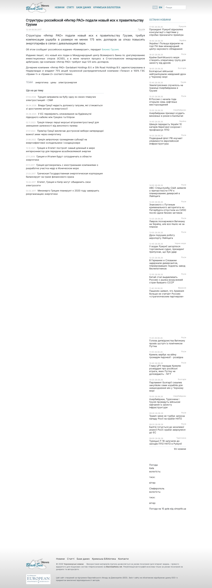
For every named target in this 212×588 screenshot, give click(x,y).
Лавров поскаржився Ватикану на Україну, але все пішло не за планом (167, 224)
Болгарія (182, 68)
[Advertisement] (126, 134)
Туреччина (181, 438)
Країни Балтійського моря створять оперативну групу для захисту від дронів (167, 60)
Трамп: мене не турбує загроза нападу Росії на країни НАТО (167, 417)
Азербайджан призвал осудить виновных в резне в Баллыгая (167, 114)
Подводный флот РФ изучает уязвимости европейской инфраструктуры (166, 141)
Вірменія (182, 288)
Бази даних (83, 7)
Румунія (182, 26)
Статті (70, 7)
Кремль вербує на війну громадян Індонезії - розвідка (166, 356)
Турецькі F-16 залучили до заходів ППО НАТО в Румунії (165, 442)
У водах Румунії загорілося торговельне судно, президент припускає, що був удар (166, 249)
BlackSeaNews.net (114, 567)
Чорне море (180, 243)
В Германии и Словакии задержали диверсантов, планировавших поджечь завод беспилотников (167, 264)
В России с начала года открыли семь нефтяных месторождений (163, 102)
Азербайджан (179, 110)
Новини (59, 7)
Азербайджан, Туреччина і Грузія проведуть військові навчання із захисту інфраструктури (164, 403)
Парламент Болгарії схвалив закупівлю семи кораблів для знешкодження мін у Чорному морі (166, 386)
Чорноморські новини (74, 564)
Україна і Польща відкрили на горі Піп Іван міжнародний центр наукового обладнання (166, 46)
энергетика (41, 82)
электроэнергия (67, 82)
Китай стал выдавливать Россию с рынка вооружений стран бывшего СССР (166, 280)
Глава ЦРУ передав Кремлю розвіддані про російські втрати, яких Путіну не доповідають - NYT (165, 370)
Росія (183, 54)
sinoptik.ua (180, 508)
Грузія (141, 29)
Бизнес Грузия (110, 49)
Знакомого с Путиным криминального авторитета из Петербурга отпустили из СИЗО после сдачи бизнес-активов (167, 208)
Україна (182, 40)
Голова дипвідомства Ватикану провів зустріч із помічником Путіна (167, 343)
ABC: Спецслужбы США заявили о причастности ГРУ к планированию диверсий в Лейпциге (167, 192)
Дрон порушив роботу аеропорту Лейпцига (162, 236)
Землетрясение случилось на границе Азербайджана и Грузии (166, 88)
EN (160, 7)
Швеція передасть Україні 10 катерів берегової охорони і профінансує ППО (165, 127)
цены (53, 82)
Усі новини (180, 448)
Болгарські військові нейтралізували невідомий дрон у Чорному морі (167, 74)
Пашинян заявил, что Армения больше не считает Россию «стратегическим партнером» (166, 293)
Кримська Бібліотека (106, 7)
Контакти (123, 558)
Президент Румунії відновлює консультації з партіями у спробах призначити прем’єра (166, 32)
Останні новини (160, 19)
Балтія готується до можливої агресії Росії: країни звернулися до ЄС (167, 430)
